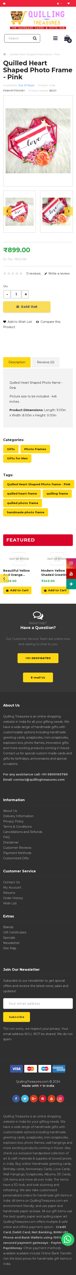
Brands (8, 927)
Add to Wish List (19, 322)
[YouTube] (51, 1099)
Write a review (59, 273)
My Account (12, 887)
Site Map (9, 948)
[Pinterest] (42, 1099)
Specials (9, 938)
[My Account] (60, 3)
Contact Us (11, 882)
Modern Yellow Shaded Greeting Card (55, 573)
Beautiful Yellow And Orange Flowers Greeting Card (17, 573)
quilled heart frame (22, 493)
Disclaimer (11, 842)
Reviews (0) (45, 362)
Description (16, 362)
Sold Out (28, 307)
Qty (5, 286)
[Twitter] (25, 1099)
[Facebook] (16, 1099)
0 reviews (33, 273)
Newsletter (11, 943)
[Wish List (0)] (69, 3)
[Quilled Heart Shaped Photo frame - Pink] (19, 212)
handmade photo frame (25, 512)
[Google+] (34, 1099)
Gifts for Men (17, 458)
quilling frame (57, 493)
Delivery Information (18, 816)
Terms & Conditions (17, 827)
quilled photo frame (22, 503)
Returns (9, 893)
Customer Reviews (17, 848)
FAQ (6, 837)
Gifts (11, 449)
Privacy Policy (13, 821)
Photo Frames (35, 449)
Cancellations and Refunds (22, 832)
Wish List (10, 903)
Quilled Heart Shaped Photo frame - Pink (35, 54)
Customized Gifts (16, 858)
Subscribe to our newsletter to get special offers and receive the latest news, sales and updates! (35, 986)
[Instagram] (60, 1099)
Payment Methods (17, 853)
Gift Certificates (14, 932)
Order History (13, 898)
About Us (10, 811)
